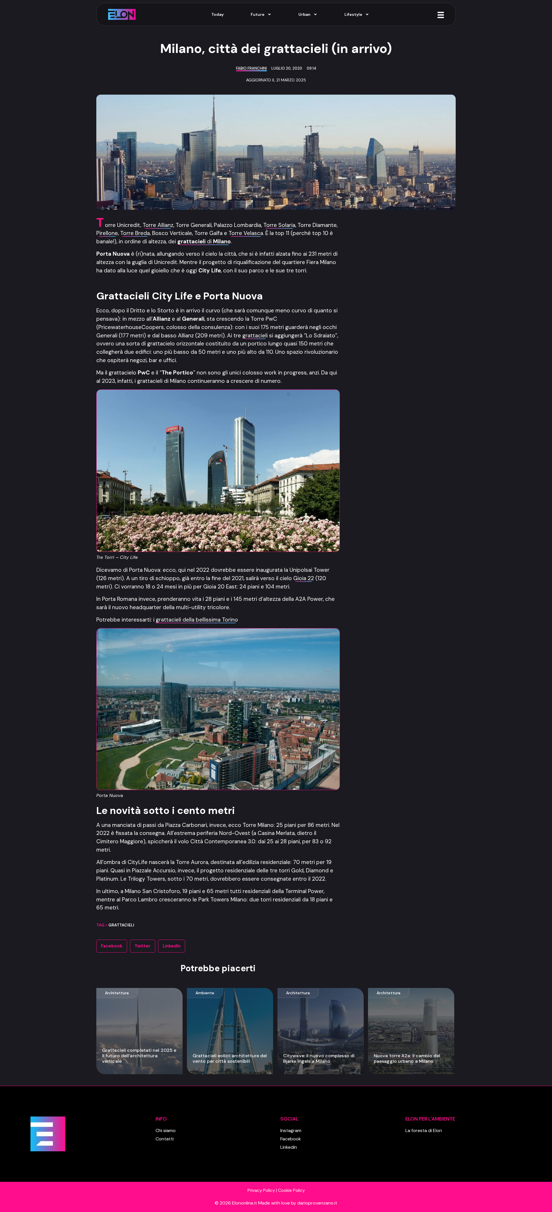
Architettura (117, 992)
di (204, 241)
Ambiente (204, 992)
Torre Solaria (279, 225)
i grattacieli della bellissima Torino (195, 619)
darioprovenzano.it (317, 1203)
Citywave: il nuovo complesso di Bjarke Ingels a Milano (318, 1058)
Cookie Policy (291, 1190)
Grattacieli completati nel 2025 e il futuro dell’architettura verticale (139, 1055)
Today (217, 14)
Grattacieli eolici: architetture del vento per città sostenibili (230, 1058)
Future (257, 14)
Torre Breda (135, 233)
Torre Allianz (158, 225)
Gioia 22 (303, 578)
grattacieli (255, 335)
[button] (111, 946)
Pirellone (107, 233)
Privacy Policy (261, 1190)
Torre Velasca (246, 233)
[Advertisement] (403, 304)
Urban (304, 14)
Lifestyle (353, 14)
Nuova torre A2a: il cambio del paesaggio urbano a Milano (407, 1058)
